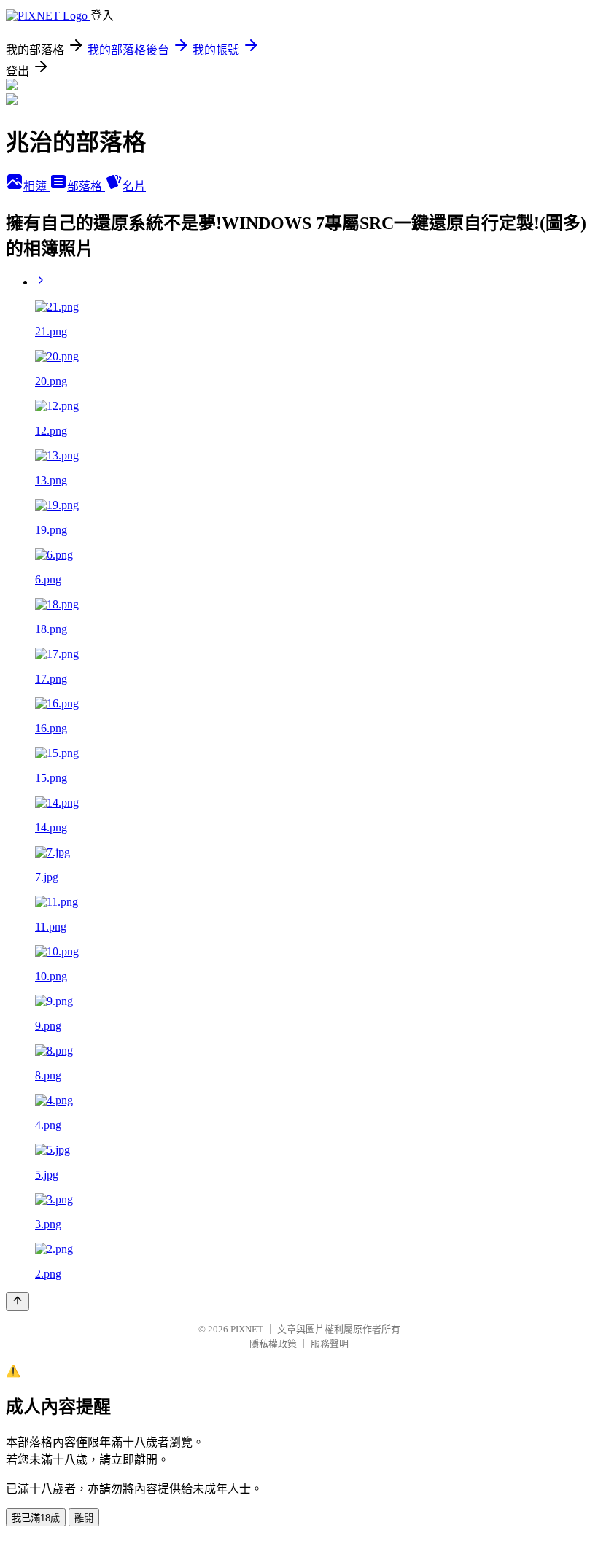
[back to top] (17, 1301)
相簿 (36, 186)
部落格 (86, 186)
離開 (83, 1518)
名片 (134, 186)
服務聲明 (330, 1343)
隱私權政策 (273, 1343)
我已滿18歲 (36, 1518)
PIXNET (246, 1329)
